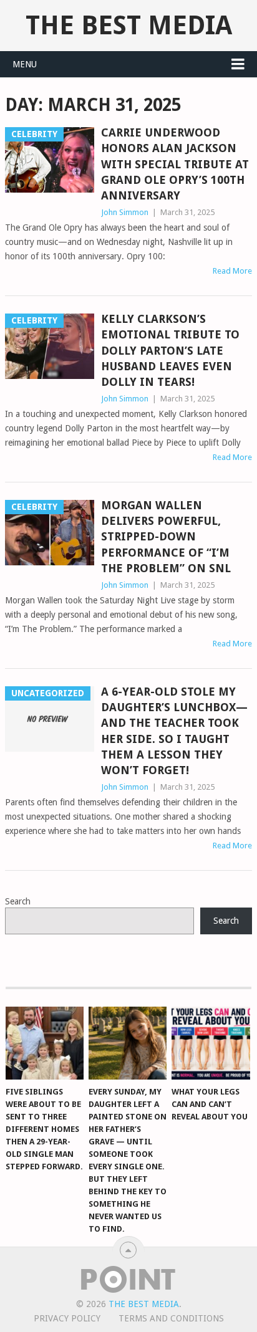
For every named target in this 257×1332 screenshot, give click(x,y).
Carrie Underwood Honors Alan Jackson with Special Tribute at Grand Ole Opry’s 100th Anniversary (175, 164)
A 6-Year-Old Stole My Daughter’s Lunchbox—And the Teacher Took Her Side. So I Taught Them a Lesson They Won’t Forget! (174, 731)
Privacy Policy (67, 1318)
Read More (232, 271)
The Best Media (129, 25)
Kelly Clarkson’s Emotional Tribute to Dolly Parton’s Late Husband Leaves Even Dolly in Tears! (170, 350)
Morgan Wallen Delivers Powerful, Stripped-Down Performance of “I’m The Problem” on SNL (166, 537)
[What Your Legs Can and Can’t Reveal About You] (211, 1043)
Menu (24, 64)
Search (18, 901)
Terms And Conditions (171, 1318)
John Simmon (124, 212)
